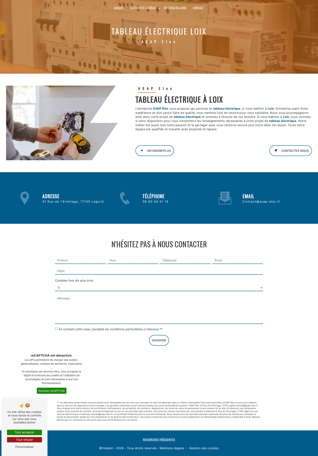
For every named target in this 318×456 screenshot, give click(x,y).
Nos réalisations (175, 8)
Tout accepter (24, 432)
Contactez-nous (295, 150)
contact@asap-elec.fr (261, 201)
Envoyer (159, 340)
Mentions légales (172, 448)
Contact (198, 8)
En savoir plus (159, 150)
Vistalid (107, 448)
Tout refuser (24, 439)
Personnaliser (24, 447)
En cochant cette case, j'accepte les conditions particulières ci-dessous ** (110, 329)
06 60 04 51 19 (155, 201)
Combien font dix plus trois (74, 280)
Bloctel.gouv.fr (64, 420)
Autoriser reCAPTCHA (52, 390)
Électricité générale (143, 8)
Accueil (118, 8)
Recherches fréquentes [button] (159, 439)
